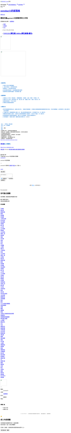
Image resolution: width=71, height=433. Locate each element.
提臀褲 (2, 377)
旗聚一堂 (3, 233)
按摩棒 (2, 346)
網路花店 (3, 326)
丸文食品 (3, 232)
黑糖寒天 (3, 315)
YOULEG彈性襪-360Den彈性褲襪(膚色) (18, 33)
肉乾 (2, 242)
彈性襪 (2, 143)
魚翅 (2, 252)
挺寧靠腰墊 (3, 305)
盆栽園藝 (3, 298)
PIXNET (25, 413)
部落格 (5, 25)
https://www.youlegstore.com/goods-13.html (9, 139)
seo (1, 359)
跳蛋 (2, 348)
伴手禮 (2, 238)
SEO (2, 323)
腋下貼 (2, 225)
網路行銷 (3, 358)
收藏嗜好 (12, 21)
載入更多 (3, 171)
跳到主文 (3, 14)
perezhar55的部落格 (10, 11)
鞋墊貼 (2, 230)
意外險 (2, 292)
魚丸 (2, 243)
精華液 (2, 364)
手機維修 (3, 351)
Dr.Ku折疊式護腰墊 (5, 303)
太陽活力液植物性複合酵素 (7, 313)
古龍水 (2, 369)
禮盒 (2, 237)
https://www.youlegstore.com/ (7, 147)
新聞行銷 (3, 361)
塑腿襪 (19, 149)
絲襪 (16, 149)
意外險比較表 (4, 293)
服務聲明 (48, 413)
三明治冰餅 (3, 218)
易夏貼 (2, 223)
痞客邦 (11, 165)
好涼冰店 (3, 220)
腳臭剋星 (3, 212)
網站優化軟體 (4, 318)
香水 (2, 367)
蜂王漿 (2, 285)
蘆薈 (2, 362)
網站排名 (3, 321)
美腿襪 (22, 149)
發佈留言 (3, 180)
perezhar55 (3, 157)
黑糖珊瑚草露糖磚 (5, 317)
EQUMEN (3, 375)
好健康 (2, 280)
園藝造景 (3, 297)
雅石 (2, 300)
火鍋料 (2, 247)
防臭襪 (2, 217)
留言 (14, 165)
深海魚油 (3, 288)
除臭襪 (2, 215)
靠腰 (2, 307)
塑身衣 (2, 372)
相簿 (4, 24)
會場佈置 (3, 329)
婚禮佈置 (3, 328)
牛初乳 (2, 287)
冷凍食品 (3, 250)
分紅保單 (3, 295)
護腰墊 (2, 310)
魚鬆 (2, 240)
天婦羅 (2, 245)
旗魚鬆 (2, 235)
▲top (2, 169)
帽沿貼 (2, 210)
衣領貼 (2, 208)
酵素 (2, 290)
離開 (8, 430)
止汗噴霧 (3, 228)
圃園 (2, 371)
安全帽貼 (3, 222)
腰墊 (2, 308)
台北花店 (3, 331)
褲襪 (14, 149)
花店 (2, 324)
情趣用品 (3, 344)
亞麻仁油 (3, 283)
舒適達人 (3, 356)
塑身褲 (2, 374)
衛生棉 (2, 353)
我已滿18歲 (3, 430)
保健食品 (3, 282)
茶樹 (2, 366)
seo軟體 (2, 320)
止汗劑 (2, 227)
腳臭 (2, 213)
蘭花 (2, 302)
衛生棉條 (3, 354)
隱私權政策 (43, 413)
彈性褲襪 (3, 338)
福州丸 (2, 248)
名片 (4, 27)
